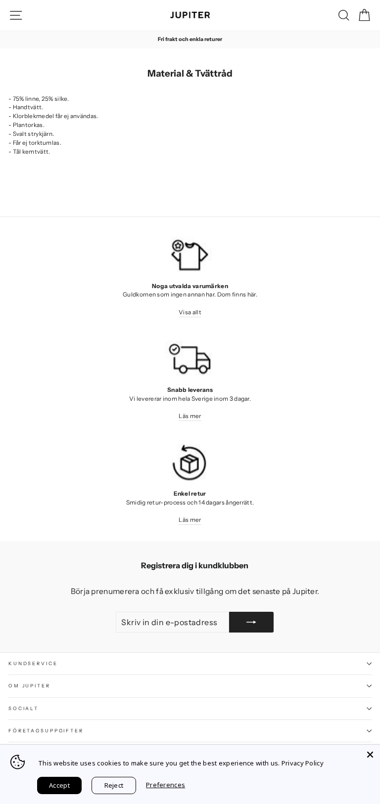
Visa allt (190, 312)
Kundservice (33, 663)
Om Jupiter (29, 685)
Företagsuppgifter (46, 730)
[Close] (370, 755)
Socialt (23, 708)
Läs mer (190, 416)
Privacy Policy (303, 763)
